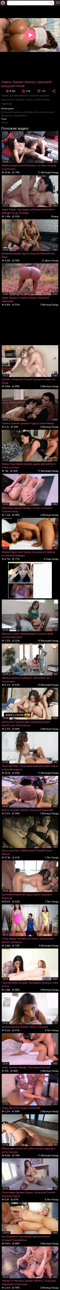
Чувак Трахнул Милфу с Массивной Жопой (26, 1067)
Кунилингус (20, 115)
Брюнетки (7, 115)
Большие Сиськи (43, 112)
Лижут (4, 122)
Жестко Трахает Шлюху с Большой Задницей (27, 810)
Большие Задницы (11, 112)
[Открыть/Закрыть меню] (57, 2)
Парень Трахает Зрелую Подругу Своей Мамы (28, 423)
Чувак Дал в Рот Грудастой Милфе (21, 1107)
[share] (53, 91)
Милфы (28, 112)
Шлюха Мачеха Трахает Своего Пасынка (25, 1026)
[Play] (30, 35)
